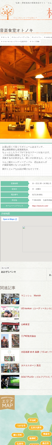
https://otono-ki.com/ (40, 206)
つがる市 (21, 425)
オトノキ (6, 37)
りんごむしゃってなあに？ (25, 18)
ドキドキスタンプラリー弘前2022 (15, 41)
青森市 (46, 434)
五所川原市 (36, 427)
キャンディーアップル (21, 37)
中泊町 (33, 420)
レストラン (37, 37)
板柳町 (32, 438)
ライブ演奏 (35, 41)
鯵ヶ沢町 (17, 435)
